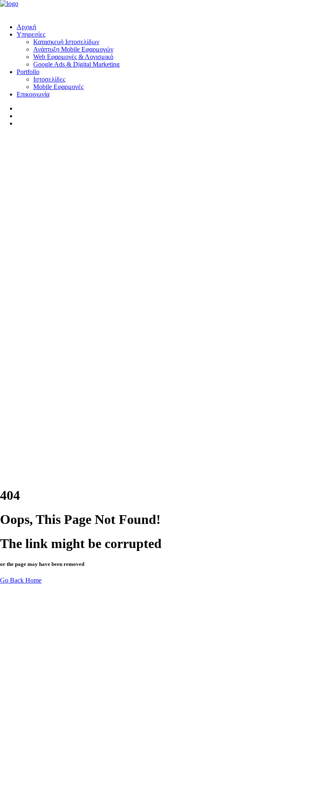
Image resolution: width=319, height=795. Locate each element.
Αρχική (26, 26)
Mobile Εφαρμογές (58, 86)
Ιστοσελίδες (49, 79)
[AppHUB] (159, 8)
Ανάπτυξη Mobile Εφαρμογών (73, 49)
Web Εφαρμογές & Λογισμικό (73, 56)
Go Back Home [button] (21, 580)
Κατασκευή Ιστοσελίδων (66, 41)
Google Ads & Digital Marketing (76, 64)
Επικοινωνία (33, 94)
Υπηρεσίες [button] (31, 34)
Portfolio (28, 71)
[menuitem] (168, 27)
